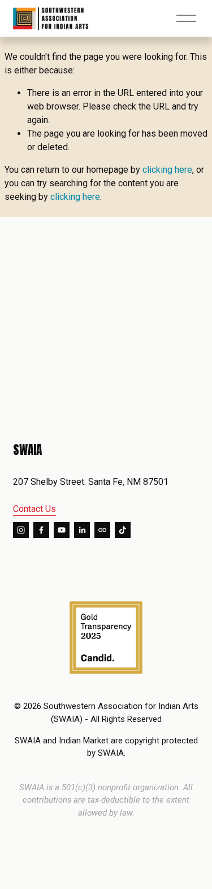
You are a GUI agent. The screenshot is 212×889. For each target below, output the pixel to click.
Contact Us (34, 508)
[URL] (102, 530)
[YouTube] (62, 530)
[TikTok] (123, 530)
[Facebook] (41, 530)
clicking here (167, 169)
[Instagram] (21, 530)
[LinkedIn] (82, 530)
